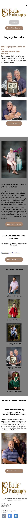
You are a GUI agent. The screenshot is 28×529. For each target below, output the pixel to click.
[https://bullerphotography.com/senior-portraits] (14, 308)
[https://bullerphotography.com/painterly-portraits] (14, 380)
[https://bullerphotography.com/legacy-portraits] (14, 356)
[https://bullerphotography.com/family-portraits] (14, 332)
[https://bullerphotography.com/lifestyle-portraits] (14, 284)
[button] (26, 5)
